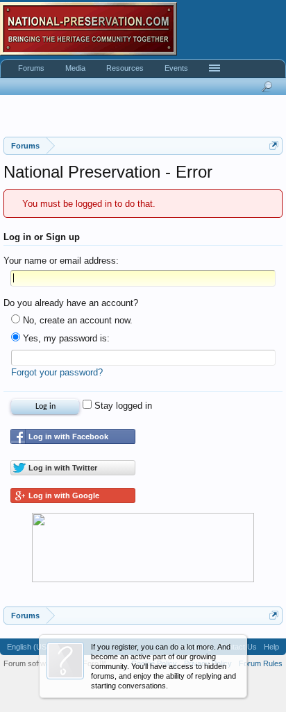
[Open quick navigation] (273, 145)
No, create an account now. (76, 320)
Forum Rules (261, 663)
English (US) (28, 647)
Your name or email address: (61, 260)
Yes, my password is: (65, 338)
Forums (31, 68)
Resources (125, 68)
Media (75, 68)
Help (271, 647)
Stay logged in (122, 405)
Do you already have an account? (70, 303)
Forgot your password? (57, 372)
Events (176, 68)
